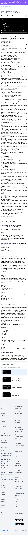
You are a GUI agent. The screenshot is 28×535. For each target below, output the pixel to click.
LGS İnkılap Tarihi (19, 438)
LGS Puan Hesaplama (6, 455)
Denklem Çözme (14, 11)
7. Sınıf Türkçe (18, 443)
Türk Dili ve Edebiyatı (6, 435)
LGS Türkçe (17, 434)
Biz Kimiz (17, 501)
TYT (2, 512)
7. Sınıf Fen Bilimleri (19, 445)
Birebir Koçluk (4, 465)
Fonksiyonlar (18, 465)
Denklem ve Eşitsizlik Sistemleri (7, 12)
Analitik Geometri (19, 472)
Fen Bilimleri (4, 442)
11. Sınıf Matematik (19, 429)
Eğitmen (3, 408)
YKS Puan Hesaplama (6, 453)
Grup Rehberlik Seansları (7, 479)
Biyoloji (3, 433)
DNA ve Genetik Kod (19, 481)
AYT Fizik (17, 418)
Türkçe (3, 438)
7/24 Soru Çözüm (5, 459)
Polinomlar (17, 463)
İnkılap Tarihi (4, 444)
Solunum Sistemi (19, 491)
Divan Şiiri (17, 497)
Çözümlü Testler (5, 477)
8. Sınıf (3, 494)
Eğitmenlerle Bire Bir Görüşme (6, 462)
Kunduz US (3, 413)
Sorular (3, 418)
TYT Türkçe (17, 411)
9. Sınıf (3, 492)
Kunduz (2, 11)
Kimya (2, 431)
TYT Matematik (18, 406)
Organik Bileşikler (19, 484)
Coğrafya (3, 440)
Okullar (3, 411)
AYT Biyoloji (17, 422)
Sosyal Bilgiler (4, 447)
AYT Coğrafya (18, 427)
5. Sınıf (3, 501)
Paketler (3, 415)
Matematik (8, 11)
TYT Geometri (18, 408)
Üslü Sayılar (17, 461)
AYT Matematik (18, 413)
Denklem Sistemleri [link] (19, 12)
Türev (16, 456)
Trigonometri (18, 470)
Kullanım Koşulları (19, 513)
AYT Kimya (17, 420)
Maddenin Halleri (19, 486)
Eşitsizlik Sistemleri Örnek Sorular (17, 394)
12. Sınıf (3, 485)
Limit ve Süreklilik (19, 454)
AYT (2, 510)
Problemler (17, 467)
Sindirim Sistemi (18, 488)
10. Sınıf (3, 490)
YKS (2, 507)
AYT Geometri (18, 415)
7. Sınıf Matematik (19, 441)
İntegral (16, 458)
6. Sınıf (3, 499)
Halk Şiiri (17, 495)
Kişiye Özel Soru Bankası (7, 472)
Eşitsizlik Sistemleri (17, 387)
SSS (16, 506)
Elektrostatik (18, 474)
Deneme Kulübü (5, 470)
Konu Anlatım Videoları (6, 474)
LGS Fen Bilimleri (19, 436)
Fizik (2, 428)
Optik (16, 479)
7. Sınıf (2, 497)
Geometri (3, 426)
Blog (16, 504)
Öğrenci (3, 406)
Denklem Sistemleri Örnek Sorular (17, 379)
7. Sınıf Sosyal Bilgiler (20, 448)
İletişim (16, 508)
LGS (2, 514)
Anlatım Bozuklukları (19, 493)
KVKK (16, 511)
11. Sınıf (3, 487)
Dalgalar (17, 477)
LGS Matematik (18, 431)
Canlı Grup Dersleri (5, 467)
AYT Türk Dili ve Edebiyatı (21, 424)
